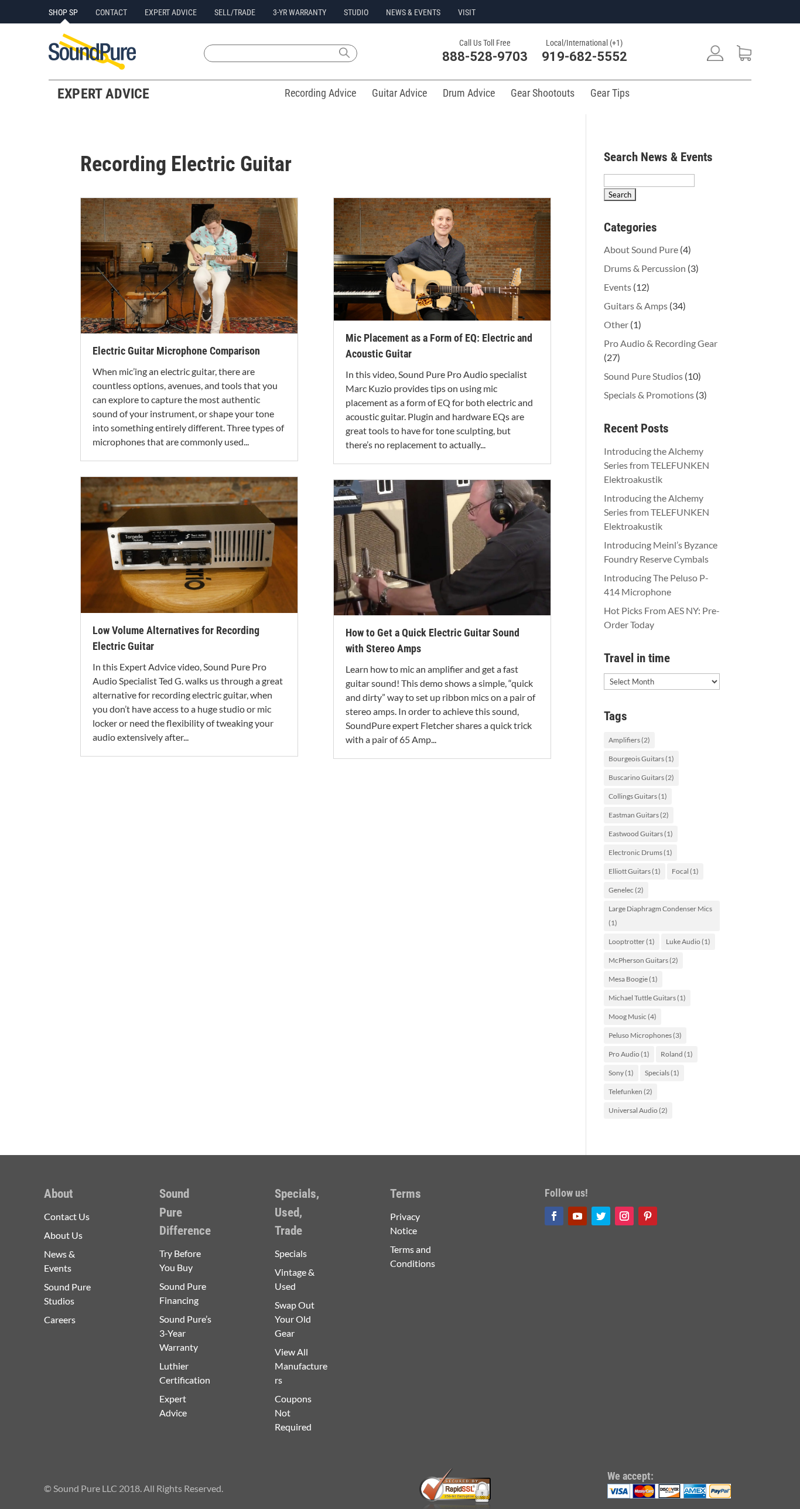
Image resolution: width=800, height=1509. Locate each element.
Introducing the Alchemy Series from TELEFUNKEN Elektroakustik (656, 465)
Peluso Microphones (645, 1035)
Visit (467, 12)
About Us (63, 1235)
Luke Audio (688, 941)
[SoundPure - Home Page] (92, 65)
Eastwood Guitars (640, 833)
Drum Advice (469, 93)
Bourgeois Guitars (641, 758)
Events (617, 286)
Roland (677, 1054)
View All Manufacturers (301, 1365)
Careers (60, 1319)
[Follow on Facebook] (554, 1216)
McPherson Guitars (643, 960)
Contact (111, 12)
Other (616, 324)
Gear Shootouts (543, 93)
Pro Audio (628, 1054)
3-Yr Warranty (299, 12)
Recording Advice (320, 93)
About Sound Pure (641, 249)
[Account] (715, 57)
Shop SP (63, 12)
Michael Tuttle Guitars (647, 997)
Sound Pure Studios (643, 375)
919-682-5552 (584, 56)
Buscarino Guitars (641, 777)
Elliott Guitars (634, 871)
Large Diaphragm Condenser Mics (660, 915)
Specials (662, 1072)
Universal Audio (638, 1110)
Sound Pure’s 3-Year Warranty (185, 1333)
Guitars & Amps (636, 305)
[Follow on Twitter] (601, 1216)
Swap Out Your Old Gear (294, 1318)
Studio (356, 12)
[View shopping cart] (744, 57)
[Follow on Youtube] (577, 1216)
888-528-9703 (485, 56)
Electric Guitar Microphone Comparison (176, 351)
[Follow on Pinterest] (647, 1216)
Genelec (626, 889)
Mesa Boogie (633, 979)
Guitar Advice (399, 93)
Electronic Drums (640, 852)
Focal (685, 871)
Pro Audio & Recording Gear (660, 343)
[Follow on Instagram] (624, 1216)
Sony (621, 1072)
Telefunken (630, 1091)
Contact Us (67, 1216)
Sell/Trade (234, 12)
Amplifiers (629, 739)
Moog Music (632, 1016)
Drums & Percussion (645, 268)
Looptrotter (631, 941)
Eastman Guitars (638, 814)
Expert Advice (171, 12)
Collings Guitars (637, 796)
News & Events (413, 12)
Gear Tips (610, 93)
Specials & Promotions (649, 394)
